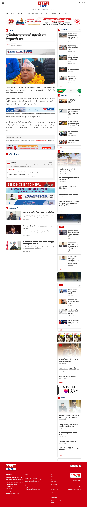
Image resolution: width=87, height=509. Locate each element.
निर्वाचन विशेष (20, 13)
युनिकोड (52, 503)
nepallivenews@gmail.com (41, 140)
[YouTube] (79, 2)
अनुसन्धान (28, 13)
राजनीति (12, 13)
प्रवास (60, 13)
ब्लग (60, 345)
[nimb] (30, 109)
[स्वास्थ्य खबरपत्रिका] (72, 475)
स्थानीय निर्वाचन (54, 497)
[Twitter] (77, 2)
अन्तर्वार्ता (61, 227)
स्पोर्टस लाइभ (53, 13)
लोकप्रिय (63, 398)
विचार (61, 285)
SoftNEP (79, 508)
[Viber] (82, 2)
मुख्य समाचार (53, 479)
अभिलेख (52, 492)
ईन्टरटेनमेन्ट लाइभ (54, 484)
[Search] (84, 2)
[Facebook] (75, 2)
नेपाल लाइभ (13, 44)
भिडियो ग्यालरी (64, 95)
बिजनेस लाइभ (35, 13)
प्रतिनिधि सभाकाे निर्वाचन (56, 500)
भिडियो (65, 13)
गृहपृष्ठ (52, 476)
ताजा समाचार (64, 30)
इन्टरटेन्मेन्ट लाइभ (44, 13)
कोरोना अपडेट (54, 495)
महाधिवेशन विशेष (54, 490)
